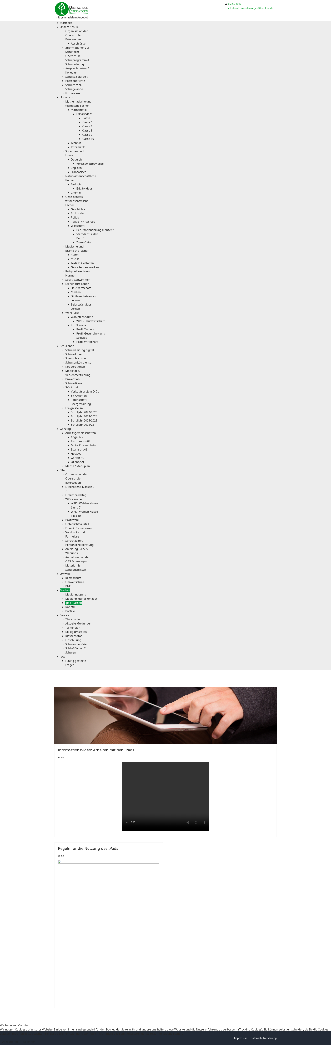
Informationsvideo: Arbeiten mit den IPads (96, 749)
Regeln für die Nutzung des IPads (88, 848)
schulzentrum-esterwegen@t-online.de (250, 8)
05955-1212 (234, 4)
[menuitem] (66, 23)
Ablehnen (29, 1042)
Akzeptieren (10, 1042)
